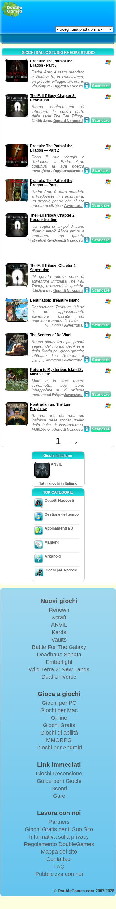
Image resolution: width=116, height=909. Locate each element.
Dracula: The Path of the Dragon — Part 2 (51, 148)
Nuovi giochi (59, 601)
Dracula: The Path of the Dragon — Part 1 (51, 183)
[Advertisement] (52, 134)
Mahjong (52, 542)
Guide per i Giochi (59, 781)
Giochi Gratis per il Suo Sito (59, 829)
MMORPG (59, 740)
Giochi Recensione (59, 773)
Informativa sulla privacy (59, 837)
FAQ (59, 866)
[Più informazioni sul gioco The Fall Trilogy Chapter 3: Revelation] (87, 120)
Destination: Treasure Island (54, 300)
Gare (59, 796)
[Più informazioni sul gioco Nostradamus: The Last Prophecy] (87, 429)
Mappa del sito (59, 852)
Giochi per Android (61, 570)
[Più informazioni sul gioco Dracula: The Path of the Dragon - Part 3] (87, 85)
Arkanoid (53, 556)
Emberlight (59, 662)
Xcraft (59, 617)
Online (59, 718)
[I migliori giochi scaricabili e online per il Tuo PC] (12, 10)
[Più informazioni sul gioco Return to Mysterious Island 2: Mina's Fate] (87, 394)
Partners (59, 822)
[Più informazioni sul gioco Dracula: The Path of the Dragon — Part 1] (87, 205)
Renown (59, 610)
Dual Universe (58, 677)
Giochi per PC (59, 703)
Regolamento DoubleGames (59, 844)
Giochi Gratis (59, 725)
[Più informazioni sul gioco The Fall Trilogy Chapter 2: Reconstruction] (87, 240)
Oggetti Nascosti (68, 86)
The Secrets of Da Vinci (50, 335)
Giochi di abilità (59, 733)
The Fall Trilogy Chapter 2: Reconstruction (53, 217)
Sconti (59, 788)
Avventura (73, 206)
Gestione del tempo (62, 514)
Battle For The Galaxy (59, 647)
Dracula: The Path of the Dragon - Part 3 (51, 63)
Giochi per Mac (59, 710)
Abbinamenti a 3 (59, 528)
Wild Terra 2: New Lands (59, 669)
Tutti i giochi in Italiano (58, 483)
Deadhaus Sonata (59, 654)
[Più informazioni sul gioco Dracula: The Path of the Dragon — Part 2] (87, 170)
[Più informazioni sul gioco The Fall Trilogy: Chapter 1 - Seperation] (87, 290)
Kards (59, 632)
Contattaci (58, 859)
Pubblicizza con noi (59, 874)
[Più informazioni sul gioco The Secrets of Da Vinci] (87, 359)
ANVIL (59, 625)
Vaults (59, 640)
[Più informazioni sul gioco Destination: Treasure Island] (87, 325)
